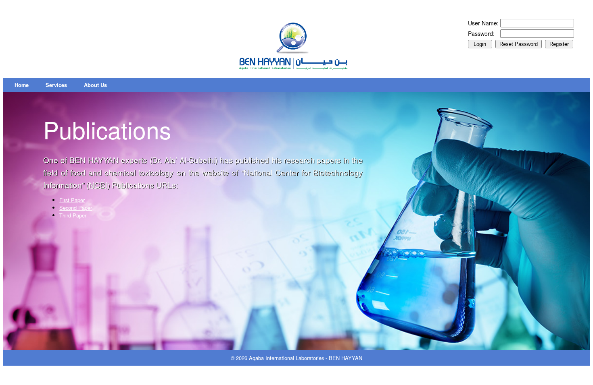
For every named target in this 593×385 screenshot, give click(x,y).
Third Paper (72, 215)
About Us (95, 85)
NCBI (98, 184)
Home (22, 85)
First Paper (72, 200)
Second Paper (75, 207)
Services (56, 85)
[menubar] (60, 85)
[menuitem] (21, 85)
